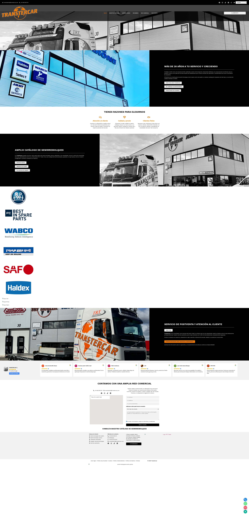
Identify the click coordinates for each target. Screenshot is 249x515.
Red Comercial (145, 13)
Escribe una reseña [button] (14, 373)
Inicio (105, 13)
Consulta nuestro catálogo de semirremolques (124, 429)
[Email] (245, 507)
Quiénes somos (126, 13)
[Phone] (245, 499)
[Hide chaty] (245, 511)
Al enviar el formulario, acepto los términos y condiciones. (141, 421)
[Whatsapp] (245, 503)
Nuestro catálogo (114, 13)
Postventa (154, 13)
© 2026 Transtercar (152, 460)
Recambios (135, 13)
